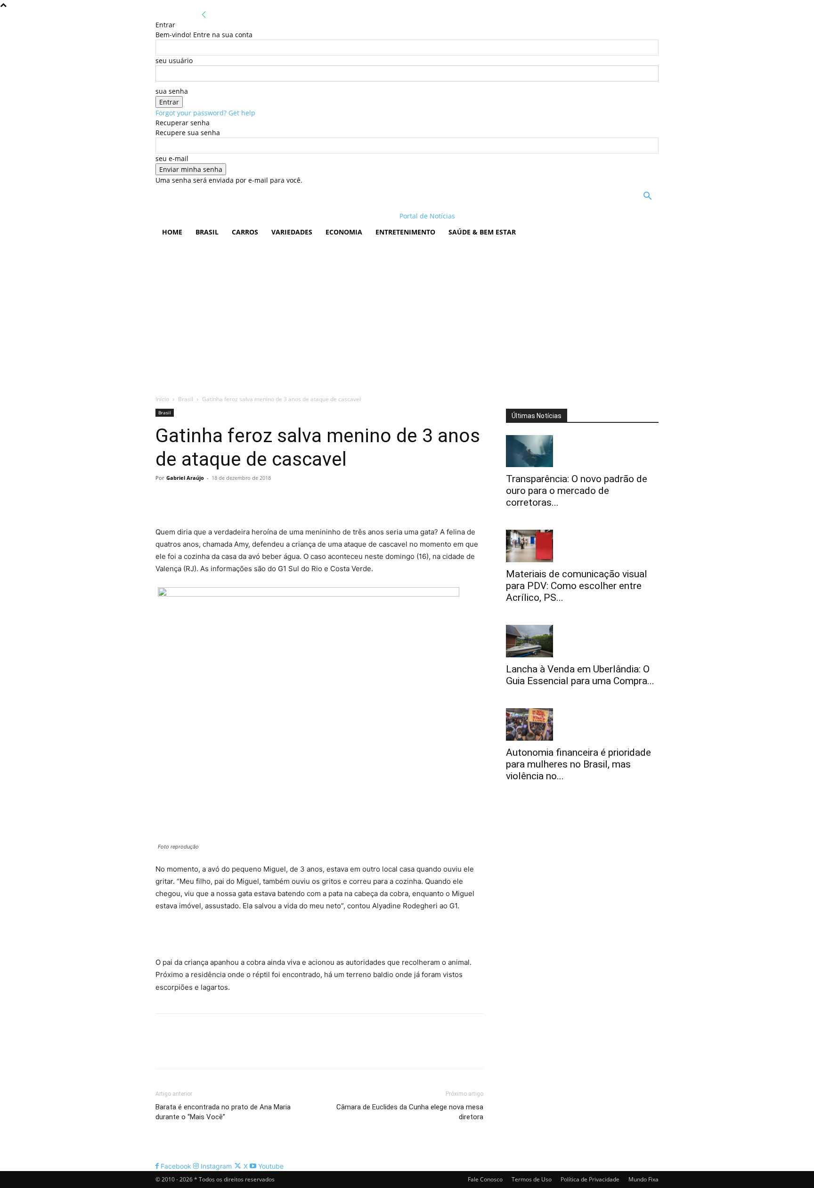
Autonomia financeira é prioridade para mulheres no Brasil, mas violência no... (578, 764)
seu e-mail (171, 158)
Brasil (207, 231)
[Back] (204, 14)
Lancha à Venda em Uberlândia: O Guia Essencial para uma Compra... (580, 675)
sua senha (171, 91)
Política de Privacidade (590, 1179)
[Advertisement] (407, 314)
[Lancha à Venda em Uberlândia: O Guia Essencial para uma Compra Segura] (582, 641)
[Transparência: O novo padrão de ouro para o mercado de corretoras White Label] (582, 451)
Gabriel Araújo (185, 477)
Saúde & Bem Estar (482, 231)
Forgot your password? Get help (205, 112)
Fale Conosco (485, 1179)
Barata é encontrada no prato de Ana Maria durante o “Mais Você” (223, 1112)
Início (162, 399)
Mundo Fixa (643, 1179)
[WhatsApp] (229, 499)
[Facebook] (164, 499)
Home (172, 231)
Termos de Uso (532, 1179)
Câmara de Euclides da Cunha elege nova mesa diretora (409, 1112)
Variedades (291, 231)
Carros (245, 231)
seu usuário (174, 60)
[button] (647, 197)
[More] (252, 499)
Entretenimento (405, 231)
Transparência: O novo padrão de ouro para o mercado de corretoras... (576, 490)
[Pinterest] (208, 499)
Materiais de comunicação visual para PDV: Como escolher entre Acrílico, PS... (576, 585)
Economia (344, 231)
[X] (186, 499)
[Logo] (216, 215)
